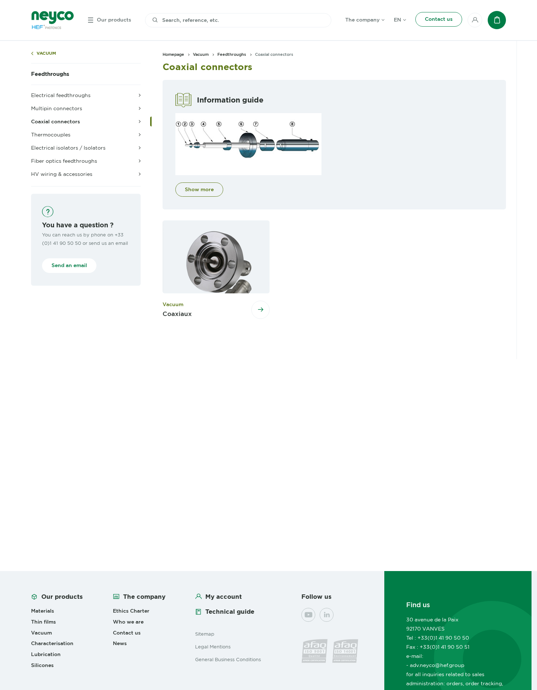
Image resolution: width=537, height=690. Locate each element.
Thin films (43, 621)
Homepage (173, 54)
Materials (42, 611)
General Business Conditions (228, 659)
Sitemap (204, 634)
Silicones (42, 665)
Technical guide (229, 612)
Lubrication (46, 654)
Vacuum (46, 53)
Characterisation (52, 643)
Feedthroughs (50, 74)
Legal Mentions (213, 646)
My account (223, 597)
